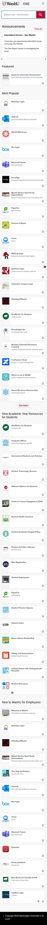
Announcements (13, 26)
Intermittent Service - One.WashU (20, 35)
